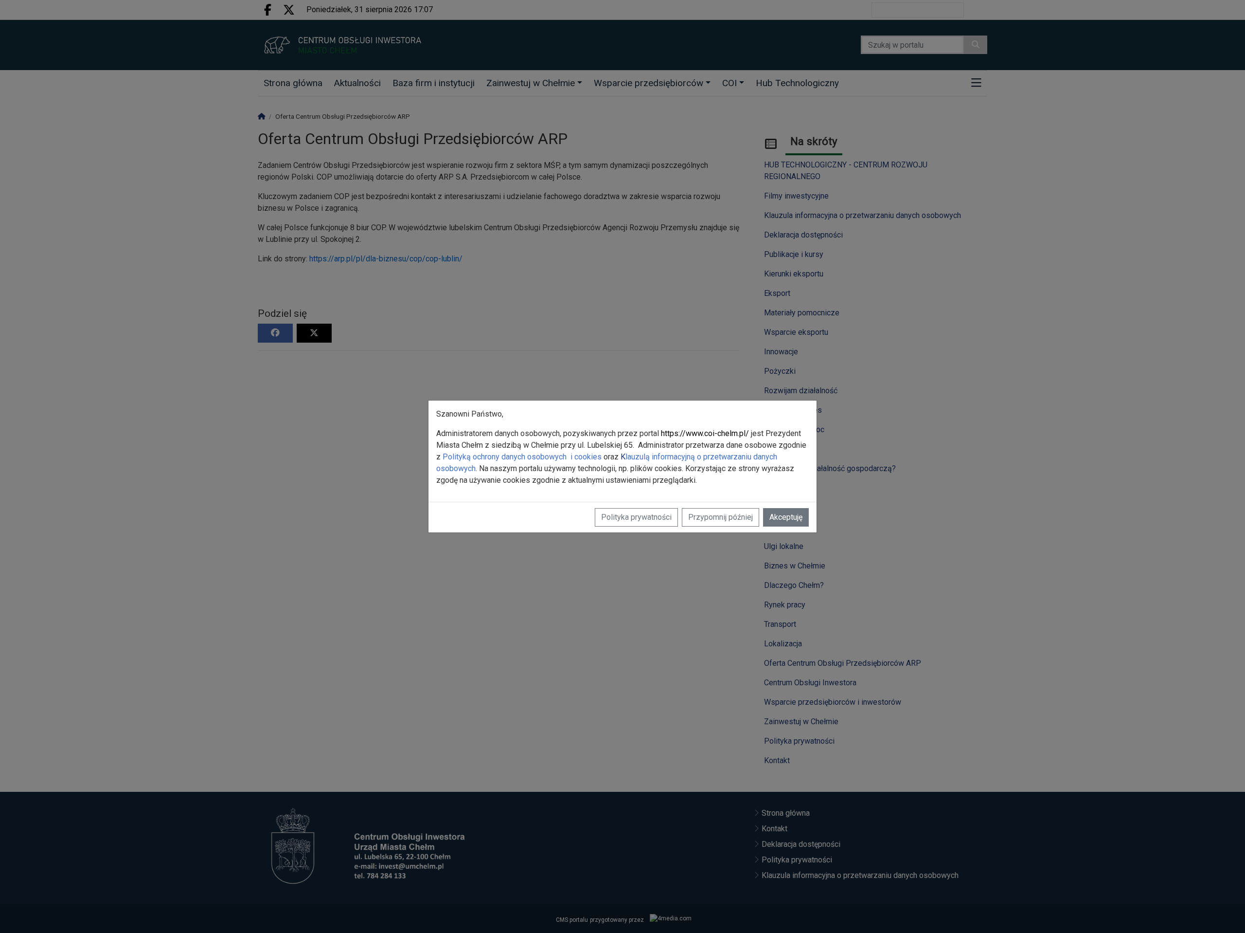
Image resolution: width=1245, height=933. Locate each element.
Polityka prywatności (636, 517)
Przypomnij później (720, 517)
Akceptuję (785, 517)
